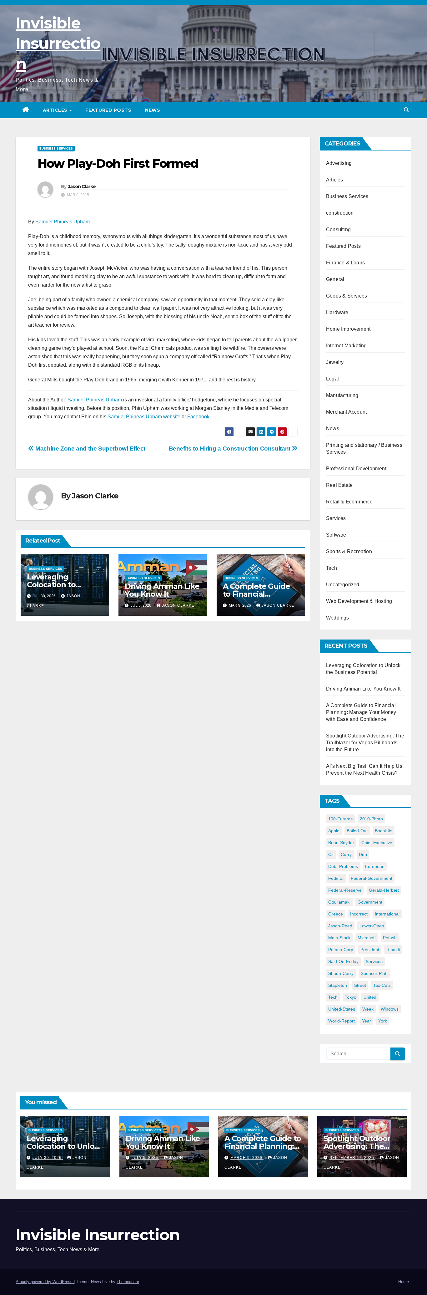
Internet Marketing (346, 345)
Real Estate (339, 485)
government (370, 902)
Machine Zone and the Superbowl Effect (89, 448)
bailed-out (357, 830)
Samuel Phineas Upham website (144, 416)
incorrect (359, 913)
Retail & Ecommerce (349, 501)
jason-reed (340, 925)
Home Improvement (348, 329)
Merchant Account (346, 412)
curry (346, 854)
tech (333, 997)
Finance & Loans (345, 262)
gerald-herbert (384, 890)
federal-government (371, 878)
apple (333, 830)
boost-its (383, 830)
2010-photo (371, 818)
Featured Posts (108, 110)
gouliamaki (339, 902)
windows (390, 1009)
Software (336, 535)
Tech (331, 568)
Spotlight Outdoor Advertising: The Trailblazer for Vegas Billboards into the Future (365, 742)
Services (336, 518)
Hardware (337, 312)
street (360, 985)
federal (336, 878)
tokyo (350, 997)
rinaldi (393, 949)
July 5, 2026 (145, 1157)
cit (331, 854)
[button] (406, 110)
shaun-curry (341, 973)
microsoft (367, 937)
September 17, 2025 (352, 1157)
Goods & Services (346, 295)
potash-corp (340, 949)
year (366, 1020)
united (370, 997)
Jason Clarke (82, 186)
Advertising (339, 163)
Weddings (337, 617)
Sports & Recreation (349, 551)
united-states (341, 1009)
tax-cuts (382, 985)
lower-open (371, 925)
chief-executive (376, 842)
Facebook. (199, 416)
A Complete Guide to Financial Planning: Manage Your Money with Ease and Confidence (361, 712)
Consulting (338, 229)
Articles (56, 110)
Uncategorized (342, 584)
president (369, 949)
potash (390, 937)
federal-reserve (345, 890)
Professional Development (356, 468)
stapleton (337, 985)
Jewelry (335, 362)
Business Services (56, 148)
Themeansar (128, 1281)
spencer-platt (374, 973)
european (374, 866)
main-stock (339, 937)
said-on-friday (343, 961)
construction (340, 213)
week (368, 1009)
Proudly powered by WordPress (45, 1281)
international (387, 913)
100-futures (340, 818)
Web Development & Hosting (359, 601)
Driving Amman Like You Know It (162, 590)
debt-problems (343, 866)
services (374, 961)
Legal (332, 378)
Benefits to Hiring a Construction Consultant (230, 448)
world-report (341, 1020)
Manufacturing (342, 395)
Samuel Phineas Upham (62, 221)
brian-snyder (341, 842)
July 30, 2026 (48, 1157)
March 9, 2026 (247, 1157)
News (152, 110)
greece (335, 913)
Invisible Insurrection (58, 43)
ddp (363, 854)
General (335, 279)
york (382, 1020)
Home (403, 1281)
